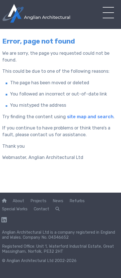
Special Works (15, 208)
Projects (38, 200)
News (58, 200)
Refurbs (77, 200)
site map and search (90, 116)
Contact (41, 208)
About (18, 200)
